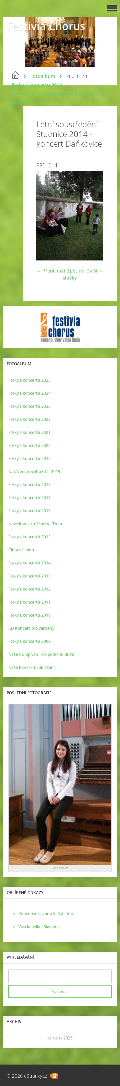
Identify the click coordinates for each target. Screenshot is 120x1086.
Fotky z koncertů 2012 (29, 589)
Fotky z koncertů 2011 (29, 602)
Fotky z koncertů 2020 (29, 445)
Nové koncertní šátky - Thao (35, 524)
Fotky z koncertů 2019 (29, 458)
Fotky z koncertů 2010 (29, 615)
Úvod (15, 75)
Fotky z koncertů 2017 (29, 497)
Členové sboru (22, 550)
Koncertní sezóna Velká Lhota (47, 914)
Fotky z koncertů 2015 (29, 537)
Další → (94, 270)
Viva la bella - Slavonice (40, 927)
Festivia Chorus (46, 26)
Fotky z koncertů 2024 (29, 393)
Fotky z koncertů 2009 (29, 641)
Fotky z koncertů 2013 (29, 576)
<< (15, 1038)
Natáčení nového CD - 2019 (34, 471)
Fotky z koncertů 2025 (29, 380)
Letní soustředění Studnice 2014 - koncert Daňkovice (59, 97)
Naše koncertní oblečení (31, 667)
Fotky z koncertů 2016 (29, 511)
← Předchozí (50, 270)
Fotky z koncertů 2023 (29, 406)
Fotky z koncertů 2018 (29, 484)
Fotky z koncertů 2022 (29, 419)
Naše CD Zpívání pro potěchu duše (41, 654)
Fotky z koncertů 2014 (37, 85)
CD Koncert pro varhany (31, 628)
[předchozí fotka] (47, 215)
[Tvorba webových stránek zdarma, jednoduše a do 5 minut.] (54, 1076)
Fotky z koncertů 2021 (29, 432)
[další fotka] (92, 215)
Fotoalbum (42, 76)
